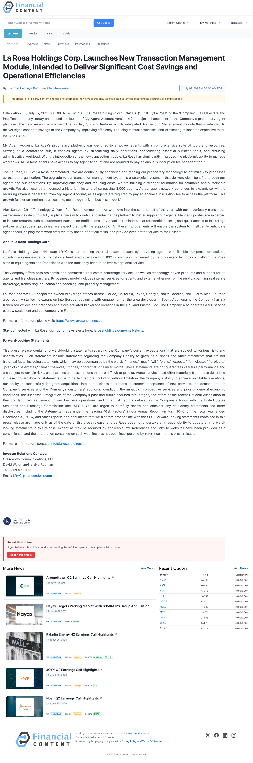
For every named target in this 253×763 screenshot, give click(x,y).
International (83, 44)
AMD (162, 590)
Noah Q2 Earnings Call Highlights (74, 698)
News (47, 44)
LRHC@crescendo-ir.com (32, 476)
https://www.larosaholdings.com (80, 321)
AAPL (162, 585)
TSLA (162, 628)
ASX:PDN (98, 657)
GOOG (163, 601)
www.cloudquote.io (138, 733)
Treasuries (102, 44)
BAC (162, 596)
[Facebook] (216, 740)
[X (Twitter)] (208, 740)
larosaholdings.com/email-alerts (118, 330)
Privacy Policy (129, 741)
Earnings (77, 593)
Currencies (62, 44)
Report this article (21, 554)
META (163, 606)
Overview (32, 44)
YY (95, 686)
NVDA (163, 617)
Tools (66, 33)
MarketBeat (56, 593)
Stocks (32, 33)
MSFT (162, 612)
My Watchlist (208, 22)
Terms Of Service (152, 741)
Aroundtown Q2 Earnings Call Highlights (80, 577)
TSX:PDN (108, 657)
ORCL (163, 622)
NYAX (76, 622)
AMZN (163, 579)
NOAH (96, 714)
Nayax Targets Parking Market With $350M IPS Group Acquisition (99, 606)
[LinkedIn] (225, 740)
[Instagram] (234, 740)
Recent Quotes (176, 22)
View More (147, 568)
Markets (13, 33)
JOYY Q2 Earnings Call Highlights (74, 670)
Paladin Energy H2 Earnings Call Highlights (81, 634)
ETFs (50, 33)
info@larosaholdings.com (70, 444)
